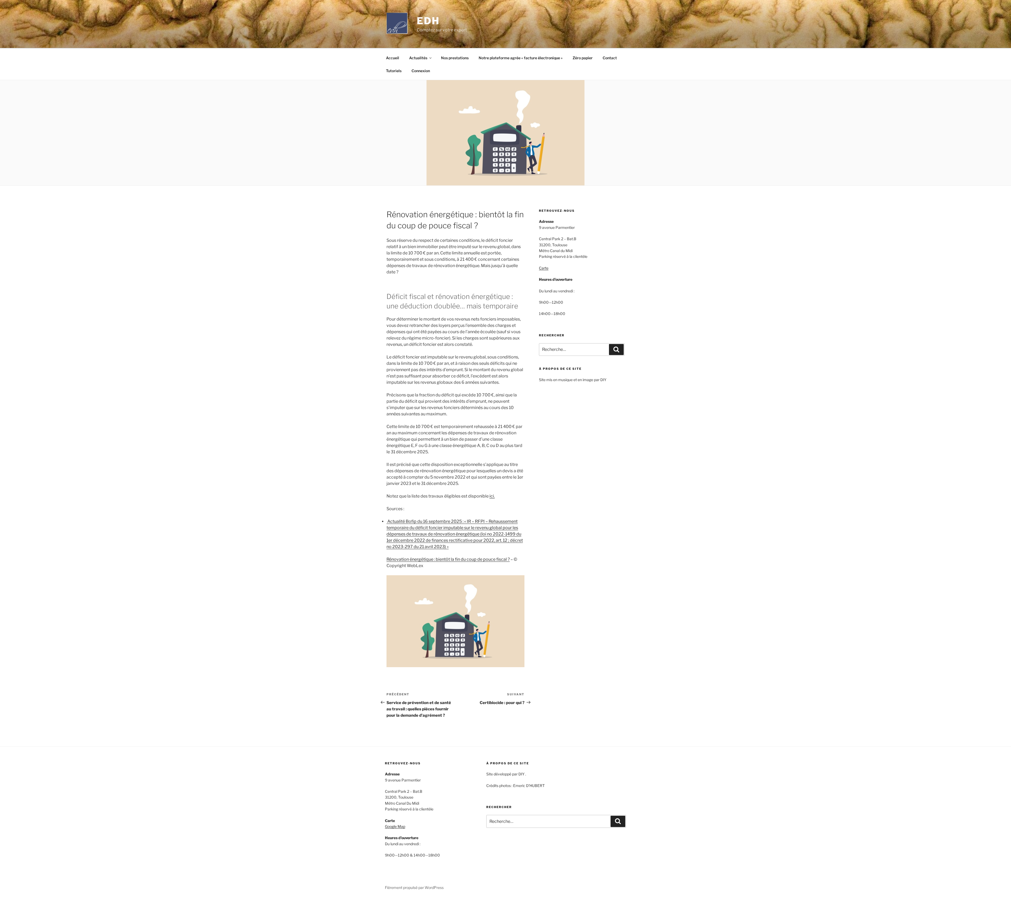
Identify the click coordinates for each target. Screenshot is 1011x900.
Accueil (392, 58)
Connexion (421, 70)
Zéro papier (583, 58)
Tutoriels (394, 70)
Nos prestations (455, 58)
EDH (428, 21)
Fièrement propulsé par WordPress (414, 887)
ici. (492, 496)
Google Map (395, 826)
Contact (610, 58)
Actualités (418, 58)
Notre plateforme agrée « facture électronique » (521, 58)
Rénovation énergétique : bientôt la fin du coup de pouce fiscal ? (448, 559)
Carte (543, 268)
